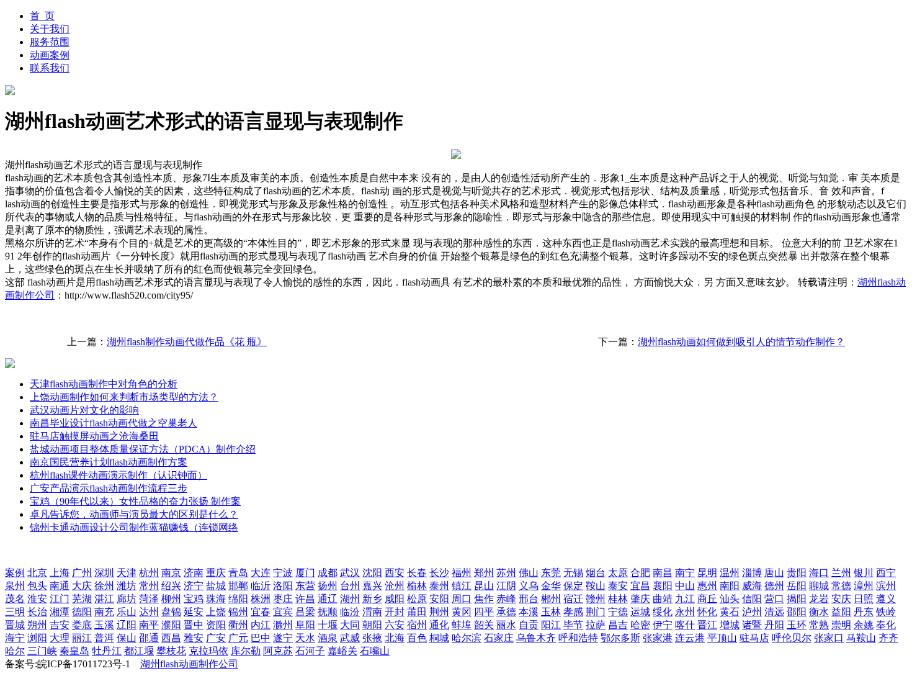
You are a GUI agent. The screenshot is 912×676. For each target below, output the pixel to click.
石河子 (310, 651)
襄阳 (663, 585)
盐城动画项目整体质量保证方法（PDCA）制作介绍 (143, 449)
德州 (774, 585)
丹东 (864, 611)
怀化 (707, 611)
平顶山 (722, 638)
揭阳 (797, 598)
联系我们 (49, 68)
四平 (484, 611)
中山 (685, 585)
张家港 (658, 638)
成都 (328, 572)
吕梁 (305, 611)
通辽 (328, 598)
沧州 (395, 585)
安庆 (841, 598)
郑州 (484, 572)
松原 (417, 598)
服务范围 (49, 42)
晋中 (193, 625)
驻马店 (754, 638)
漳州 (864, 585)
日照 (864, 598)
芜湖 (82, 598)
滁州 (283, 625)
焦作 (484, 598)
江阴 (506, 585)
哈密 (640, 625)
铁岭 (886, 611)
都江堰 (139, 651)
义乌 (529, 585)
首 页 (42, 16)
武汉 (350, 572)
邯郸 (238, 585)
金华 (551, 585)
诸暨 (752, 625)
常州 (149, 585)
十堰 (328, 625)
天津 (126, 572)
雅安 (193, 638)
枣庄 (283, 598)
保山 (126, 638)
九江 (685, 598)
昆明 (707, 572)
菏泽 (149, 598)
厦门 (305, 572)
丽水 (506, 625)
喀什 (685, 625)
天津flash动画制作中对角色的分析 (103, 384)
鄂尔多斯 (620, 638)
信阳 (752, 598)
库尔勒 (246, 651)
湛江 (104, 598)
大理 (59, 638)
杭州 (149, 572)
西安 (395, 572)
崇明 (841, 625)
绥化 (663, 611)
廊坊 (126, 598)
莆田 (417, 611)
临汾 (350, 611)
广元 (238, 638)
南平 (149, 625)
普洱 (104, 638)
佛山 (529, 572)
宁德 (618, 611)
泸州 (752, 611)
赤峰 (506, 598)
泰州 (439, 585)
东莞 (551, 572)
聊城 (819, 585)
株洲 (260, 598)
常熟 (819, 625)
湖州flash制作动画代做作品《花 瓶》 (187, 341)
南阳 (730, 585)
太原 (618, 572)
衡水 (819, 611)
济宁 (193, 585)
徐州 (104, 585)
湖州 (350, 598)
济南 (193, 572)
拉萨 (596, 625)
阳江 (551, 625)
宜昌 (640, 585)
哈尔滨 (466, 638)
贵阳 (797, 572)
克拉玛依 (208, 651)
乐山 (126, 611)
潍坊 (126, 585)
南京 (171, 572)
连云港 (690, 638)
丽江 (82, 638)
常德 (841, 585)
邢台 (529, 598)
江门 (59, 598)
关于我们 (49, 29)
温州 (730, 572)
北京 (37, 572)
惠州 (707, 585)
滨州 (886, 585)
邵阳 (797, 611)
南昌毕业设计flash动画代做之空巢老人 (113, 423)
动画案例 (49, 55)
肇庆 (640, 598)
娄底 (82, 625)
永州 (685, 611)
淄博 (752, 572)
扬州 (328, 585)
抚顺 (328, 611)
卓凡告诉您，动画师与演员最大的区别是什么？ (134, 514)
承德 (506, 611)
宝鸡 (193, 598)
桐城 (439, 638)
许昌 (305, 598)
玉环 (797, 625)
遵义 (886, 598)
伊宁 (663, 625)
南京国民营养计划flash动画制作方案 (108, 462)
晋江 (707, 625)
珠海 (216, 598)
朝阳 (372, 625)
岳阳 (797, 585)
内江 (260, 625)
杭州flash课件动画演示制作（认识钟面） (118, 475)
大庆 (82, 585)
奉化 (886, 625)
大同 (350, 625)
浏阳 (37, 638)
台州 (350, 585)
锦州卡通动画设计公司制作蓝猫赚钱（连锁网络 (134, 527)
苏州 (506, 572)
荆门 (596, 611)
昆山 (484, 585)
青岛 (238, 572)
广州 (82, 572)
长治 (37, 611)
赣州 (596, 598)
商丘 (707, 598)
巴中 (260, 638)
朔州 (37, 625)
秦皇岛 (74, 651)
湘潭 (59, 611)
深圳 (104, 572)
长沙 (439, 572)
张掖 (372, 638)
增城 (730, 625)
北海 (395, 638)
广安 (216, 638)
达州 (149, 611)
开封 (395, 611)
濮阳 (171, 625)
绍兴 (171, 585)
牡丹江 (107, 651)
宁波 (283, 572)
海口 (819, 572)
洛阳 (283, 585)
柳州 (171, 598)
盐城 (216, 585)
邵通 (149, 638)
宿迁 (573, 598)
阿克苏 (278, 651)
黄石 (730, 611)
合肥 (640, 572)
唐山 (774, 572)
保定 (573, 585)
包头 (37, 585)
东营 (305, 585)
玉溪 (104, 625)
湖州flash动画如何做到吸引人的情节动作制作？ (741, 341)
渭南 (372, 611)
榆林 (417, 585)
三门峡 (42, 651)
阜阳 (305, 625)
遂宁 (283, 638)
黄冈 (462, 611)
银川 (864, 572)
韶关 (484, 625)
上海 (59, 572)
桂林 (618, 598)
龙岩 (819, 598)
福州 (462, 572)
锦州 (238, 611)
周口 (462, 598)
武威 (350, 638)
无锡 (573, 572)
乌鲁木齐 (536, 638)
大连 (260, 572)
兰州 (841, 572)
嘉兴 (372, 585)
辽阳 (126, 625)
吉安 (59, 625)
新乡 (372, 598)
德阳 (82, 611)
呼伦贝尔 (791, 638)
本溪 (529, 611)
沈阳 (372, 572)
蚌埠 (462, 625)
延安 (193, 611)
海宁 (15, 638)
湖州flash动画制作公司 (189, 664)
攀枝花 (171, 651)
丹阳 (774, 625)
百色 (417, 638)
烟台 (596, 572)
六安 (395, 625)
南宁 (685, 572)
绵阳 (238, 598)
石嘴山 (375, 651)
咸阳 (395, 598)
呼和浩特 (578, 638)
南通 (59, 585)
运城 (640, 611)
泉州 (15, 585)
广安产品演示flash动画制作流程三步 (108, 488)
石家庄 (499, 638)
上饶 (216, 611)
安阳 (439, 598)
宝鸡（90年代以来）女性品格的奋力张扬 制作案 (135, 501)
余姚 (864, 625)
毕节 (573, 625)
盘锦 (171, 611)
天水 (305, 638)
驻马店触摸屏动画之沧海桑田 (94, 436)
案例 (15, 572)
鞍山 (596, 585)
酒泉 (328, 638)
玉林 (551, 611)
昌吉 (618, 625)
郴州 (551, 598)
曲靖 (663, 598)
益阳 (841, 611)
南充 (104, 611)
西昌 (171, 638)
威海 (752, 585)
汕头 (730, 598)
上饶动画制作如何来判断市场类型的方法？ (124, 397)
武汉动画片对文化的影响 (84, 410)
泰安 (618, 585)
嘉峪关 (342, 651)
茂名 (15, 598)
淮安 (37, 598)
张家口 (829, 638)
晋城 (15, 625)
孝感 (573, 611)
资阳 (216, 625)
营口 (774, 598)
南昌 (663, 572)
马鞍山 (861, 638)
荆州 (439, 611)
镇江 (462, 585)
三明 (15, 611)
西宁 (886, 572)
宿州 (417, 625)
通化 (439, 625)
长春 (417, 572)
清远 (774, 611)
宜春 (260, 611)
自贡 (529, 625)
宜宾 (283, 611)
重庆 (216, 572)
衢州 (238, 625)
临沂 (260, 585)
